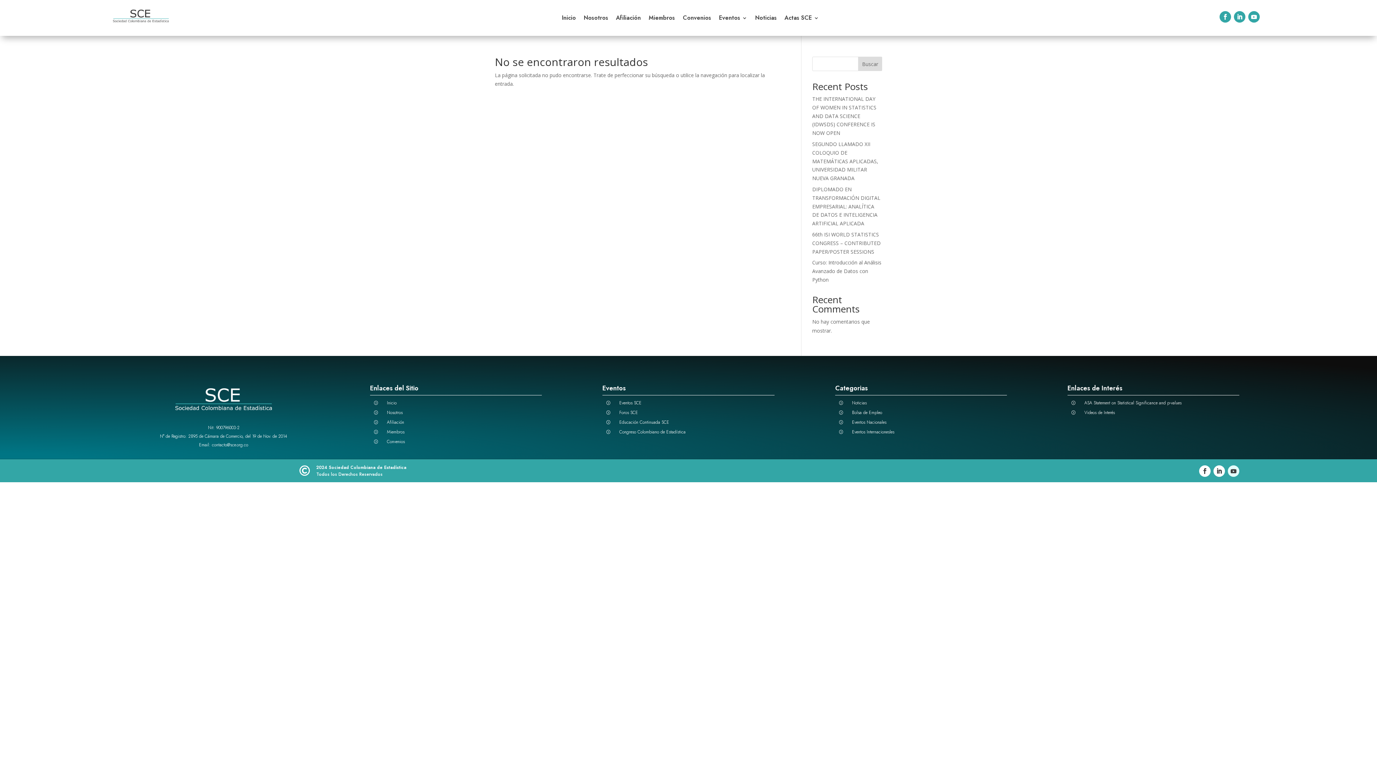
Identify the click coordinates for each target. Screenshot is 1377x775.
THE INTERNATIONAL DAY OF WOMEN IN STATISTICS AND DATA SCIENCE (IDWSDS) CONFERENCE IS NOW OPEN (844, 115)
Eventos (729, 18)
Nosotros (596, 18)
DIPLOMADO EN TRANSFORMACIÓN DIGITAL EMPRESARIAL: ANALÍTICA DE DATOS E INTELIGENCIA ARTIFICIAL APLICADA (846, 206)
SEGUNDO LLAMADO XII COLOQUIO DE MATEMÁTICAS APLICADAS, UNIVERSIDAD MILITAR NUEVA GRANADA (845, 161)
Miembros (662, 18)
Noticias (766, 18)
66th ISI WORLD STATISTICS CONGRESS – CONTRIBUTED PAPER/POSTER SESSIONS (846, 243)
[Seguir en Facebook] (1225, 17)
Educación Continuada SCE (644, 422)
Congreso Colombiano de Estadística (652, 432)
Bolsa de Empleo (867, 412)
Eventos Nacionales (869, 422)
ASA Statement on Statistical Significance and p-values (1133, 403)
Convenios (697, 18)
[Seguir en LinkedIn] (1239, 17)
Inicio (569, 18)
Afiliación (628, 18)
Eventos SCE (630, 403)
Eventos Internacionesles (873, 432)
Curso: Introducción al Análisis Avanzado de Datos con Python (846, 271)
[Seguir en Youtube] (1254, 17)
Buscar (870, 64)
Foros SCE (628, 412)
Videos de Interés (1099, 412)
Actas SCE (798, 18)
